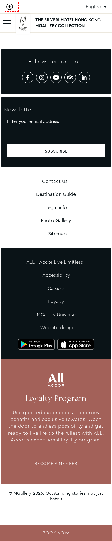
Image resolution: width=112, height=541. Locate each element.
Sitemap (57, 233)
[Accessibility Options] (11, 7)
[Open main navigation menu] (7, 23)
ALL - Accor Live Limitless (54, 262)
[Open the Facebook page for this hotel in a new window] (27, 77)
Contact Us (54, 181)
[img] (23, 26)
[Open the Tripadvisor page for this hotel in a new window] (70, 77)
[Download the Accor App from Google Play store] (36, 344)
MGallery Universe (56, 314)
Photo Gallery (56, 220)
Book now (56, 533)
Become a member (56, 463)
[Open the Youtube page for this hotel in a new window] (56, 77)
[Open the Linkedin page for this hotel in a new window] (84, 77)
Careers (56, 288)
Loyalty (56, 301)
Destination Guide (56, 194)
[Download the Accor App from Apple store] (75, 344)
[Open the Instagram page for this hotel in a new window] (42, 77)
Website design (57, 327)
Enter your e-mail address (33, 121)
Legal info (56, 207)
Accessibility (56, 275)
